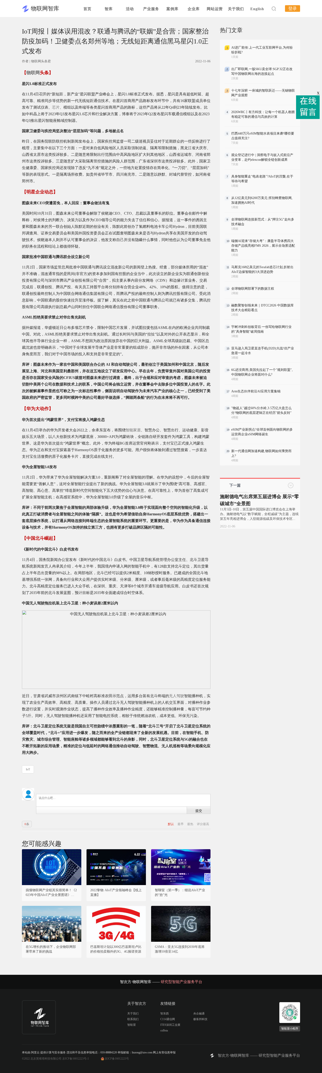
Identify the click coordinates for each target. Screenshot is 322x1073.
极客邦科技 (200, 1019)
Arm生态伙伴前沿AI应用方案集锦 (256, 391)
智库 (109, 9)
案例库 (172, 9)
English (257, 9)
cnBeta (164, 1030)
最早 (181, 824)
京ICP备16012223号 (117, 1058)
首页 (87, 9)
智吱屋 (131, 1024)
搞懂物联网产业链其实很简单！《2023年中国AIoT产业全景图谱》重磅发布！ (52, 892)
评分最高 (203, 824)
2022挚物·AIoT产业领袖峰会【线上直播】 (116, 892)
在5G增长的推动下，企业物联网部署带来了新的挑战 (51, 949)
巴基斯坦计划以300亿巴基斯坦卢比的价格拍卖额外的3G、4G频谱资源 (115, 949)
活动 (130, 9)
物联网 (33, 72)
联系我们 (133, 1019)
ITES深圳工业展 (170, 1024)
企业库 (194, 9)
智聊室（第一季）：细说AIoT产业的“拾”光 (180, 892)
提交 (198, 810)
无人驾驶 (176, 696)
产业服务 (151, 9)
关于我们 (236, 9)
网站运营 (215, 9)
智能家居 (133, 430)
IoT (28, 769)
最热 (190, 824)
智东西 (164, 1013)
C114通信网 (167, 1019)
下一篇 (235, 485)
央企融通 (199, 1013)
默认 (171, 824)
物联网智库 (45, 8)
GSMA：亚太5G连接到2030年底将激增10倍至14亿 (180, 949)
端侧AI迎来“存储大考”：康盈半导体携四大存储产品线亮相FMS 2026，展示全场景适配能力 (263, 245)
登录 (292, 8)
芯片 (56, 107)
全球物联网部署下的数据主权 (252, 288)
